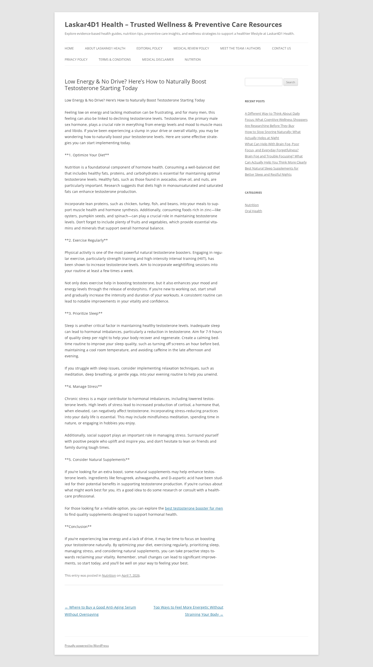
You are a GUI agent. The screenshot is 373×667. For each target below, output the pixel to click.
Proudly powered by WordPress (87, 645)
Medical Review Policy (191, 48)
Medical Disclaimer (158, 59)
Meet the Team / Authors (240, 48)
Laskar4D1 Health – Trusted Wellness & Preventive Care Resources (173, 24)
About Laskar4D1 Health (105, 48)
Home (69, 48)
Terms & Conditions (115, 59)
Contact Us (281, 48)
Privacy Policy (76, 59)
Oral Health (253, 211)
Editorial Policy (149, 48)
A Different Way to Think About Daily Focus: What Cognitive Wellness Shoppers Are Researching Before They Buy (276, 119)
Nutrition (193, 59)
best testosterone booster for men (194, 508)
